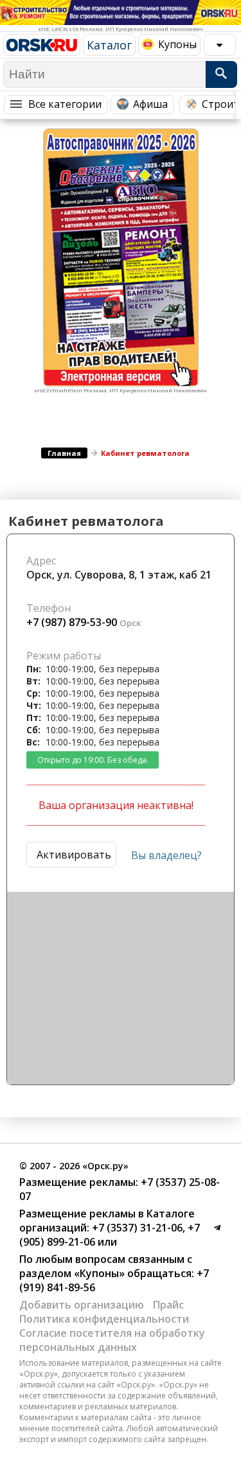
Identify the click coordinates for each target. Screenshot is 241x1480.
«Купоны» (99, 1273)
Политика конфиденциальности (104, 1319)
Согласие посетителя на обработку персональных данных (112, 1340)
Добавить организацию (81, 1305)
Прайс (168, 1305)
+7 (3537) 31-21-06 (136, 1228)
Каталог (109, 45)
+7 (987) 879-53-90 (71, 622)
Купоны (177, 44)
